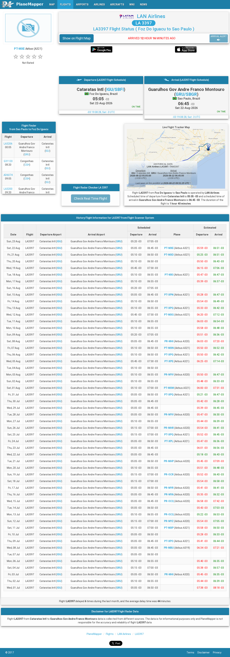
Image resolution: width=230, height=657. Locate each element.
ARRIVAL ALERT (219, 36)
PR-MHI (168, 341)
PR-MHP (169, 461)
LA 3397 (143, 23)
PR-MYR (169, 487)
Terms (192, 652)
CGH (26, 164)
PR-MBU (169, 547)
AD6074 (8, 175)
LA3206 (8, 143)
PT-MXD (169, 254)
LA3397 (139, 634)
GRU (26, 154)
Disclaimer (205, 652)
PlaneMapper (94, 634)
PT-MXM (169, 387)
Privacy (219, 652)
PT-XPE (168, 361)
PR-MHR (169, 427)
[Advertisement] (143, 64)
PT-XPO (168, 541)
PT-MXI (169, 274)
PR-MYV (169, 374)
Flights (110, 634)
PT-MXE (19, 48)
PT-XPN (168, 294)
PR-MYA (169, 494)
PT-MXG (169, 314)
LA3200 (8, 188)
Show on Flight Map (77, 38)
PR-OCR (169, 474)
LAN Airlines (151, 16)
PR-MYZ (169, 521)
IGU (47, 150)
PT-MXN (169, 347)
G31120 (8, 161)
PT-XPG (168, 354)
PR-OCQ (169, 501)
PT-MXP (169, 527)
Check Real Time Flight (90, 198)
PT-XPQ (168, 308)
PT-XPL (168, 441)
